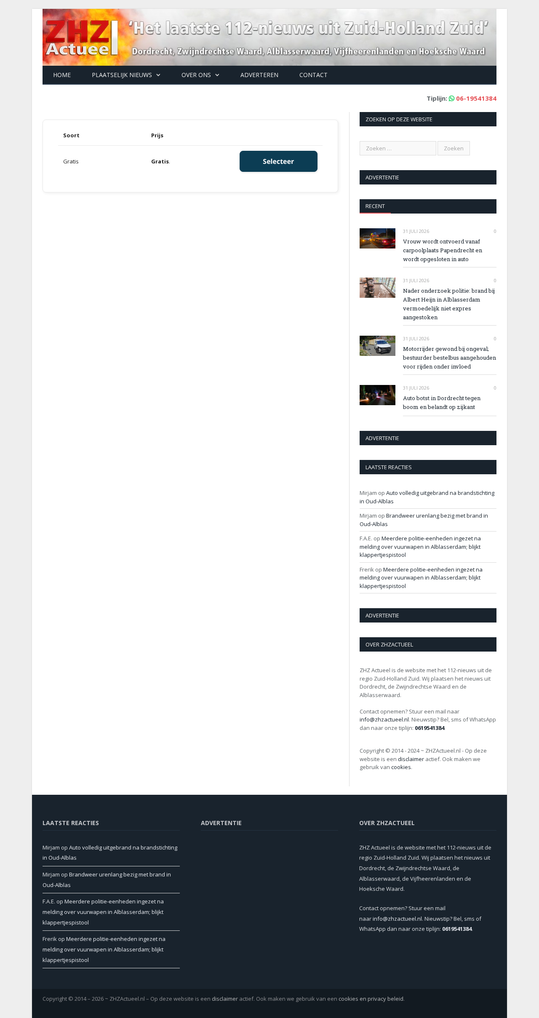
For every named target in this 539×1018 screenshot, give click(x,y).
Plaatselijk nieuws (122, 75)
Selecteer (278, 161)
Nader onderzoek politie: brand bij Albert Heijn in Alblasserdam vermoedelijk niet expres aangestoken (449, 304)
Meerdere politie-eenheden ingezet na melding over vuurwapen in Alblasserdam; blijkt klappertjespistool (420, 546)
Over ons (196, 75)
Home (62, 75)
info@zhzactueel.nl (384, 719)
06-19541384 (476, 98)
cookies (401, 767)
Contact (313, 75)
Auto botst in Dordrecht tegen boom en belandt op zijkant (441, 402)
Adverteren (259, 75)
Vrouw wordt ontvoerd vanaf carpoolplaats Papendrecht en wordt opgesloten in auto (442, 250)
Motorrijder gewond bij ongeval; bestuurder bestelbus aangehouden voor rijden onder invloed (449, 357)
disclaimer (411, 759)
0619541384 (429, 728)
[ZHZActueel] (269, 35)
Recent (375, 206)
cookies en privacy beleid (371, 998)
